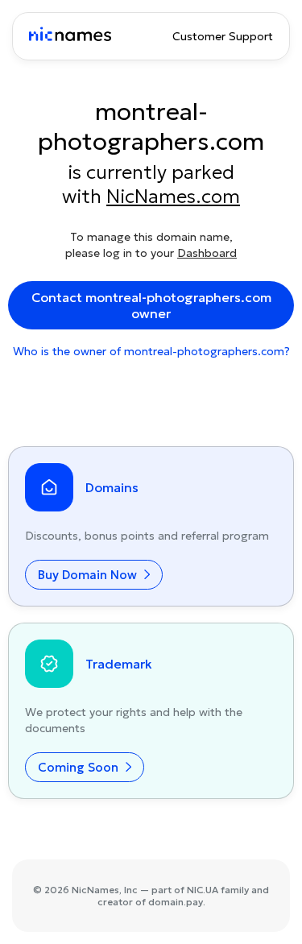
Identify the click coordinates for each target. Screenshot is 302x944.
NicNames (95, 890)
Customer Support (222, 36)
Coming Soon (80, 767)
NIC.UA (202, 890)
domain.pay (175, 902)
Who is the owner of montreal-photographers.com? (151, 351)
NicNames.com (173, 196)
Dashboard (207, 253)
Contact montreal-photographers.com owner (151, 305)
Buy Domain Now (89, 574)
